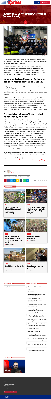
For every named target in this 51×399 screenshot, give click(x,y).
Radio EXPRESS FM (12, 379)
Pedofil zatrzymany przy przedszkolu (35, 267)
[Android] (16, 392)
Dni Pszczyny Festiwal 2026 (34, 331)
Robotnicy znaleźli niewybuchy (33, 237)
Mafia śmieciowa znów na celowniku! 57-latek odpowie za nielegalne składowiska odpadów (37, 350)
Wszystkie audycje (8, 366)
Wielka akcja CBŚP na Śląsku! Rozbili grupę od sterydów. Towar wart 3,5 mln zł (13, 239)
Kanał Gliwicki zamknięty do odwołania (14, 267)
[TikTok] (7, 392)
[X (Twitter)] (5, 392)
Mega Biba (7, 369)
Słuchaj (45, 2)
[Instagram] (10, 392)
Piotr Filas (13, 170)
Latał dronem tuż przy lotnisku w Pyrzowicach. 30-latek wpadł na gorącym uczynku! (37, 344)
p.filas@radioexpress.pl (15, 172)
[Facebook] (13, 392)
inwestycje (21, 176)
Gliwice (5, 9)
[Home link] (11, 2)
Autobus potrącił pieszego (33, 328)
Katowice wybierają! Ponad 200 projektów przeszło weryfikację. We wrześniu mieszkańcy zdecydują (37, 310)
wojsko (27, 176)
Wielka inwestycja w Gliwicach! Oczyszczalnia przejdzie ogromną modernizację (13, 210)
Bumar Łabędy (7, 176)
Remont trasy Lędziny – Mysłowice (35, 286)
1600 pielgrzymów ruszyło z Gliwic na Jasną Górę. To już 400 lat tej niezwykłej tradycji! (36, 210)
